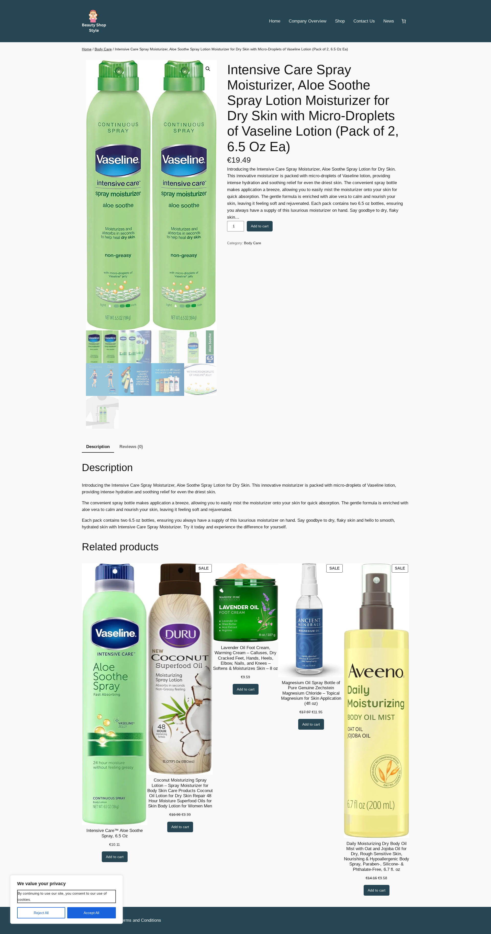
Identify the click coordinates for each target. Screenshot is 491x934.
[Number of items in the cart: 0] (403, 21)
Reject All (41, 913)
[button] (208, 68)
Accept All (91, 913)
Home (87, 49)
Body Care (103, 49)
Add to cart (260, 226)
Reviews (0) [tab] (131, 446)
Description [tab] (98, 446)
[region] (66, 899)
